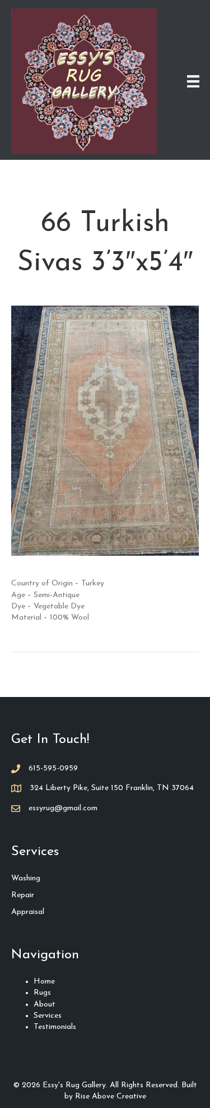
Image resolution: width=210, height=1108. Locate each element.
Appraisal (27, 912)
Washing (25, 878)
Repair (22, 895)
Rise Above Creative (110, 1096)
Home (44, 981)
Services (48, 1016)
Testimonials (55, 1027)
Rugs (42, 993)
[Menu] (193, 81)
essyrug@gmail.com (63, 808)
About (44, 1004)
